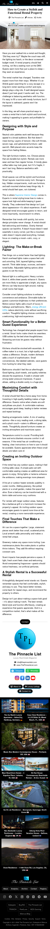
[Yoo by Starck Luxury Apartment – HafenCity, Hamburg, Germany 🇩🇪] (13, 712)
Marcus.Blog (25, 913)
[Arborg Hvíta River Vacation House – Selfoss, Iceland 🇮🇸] (37, 827)
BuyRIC (22, 905)
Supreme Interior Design (26, 194)
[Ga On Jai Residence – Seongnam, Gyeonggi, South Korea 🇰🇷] (25, 806)
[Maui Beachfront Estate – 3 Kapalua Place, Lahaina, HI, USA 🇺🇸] (13, 770)
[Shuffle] (38, 3)
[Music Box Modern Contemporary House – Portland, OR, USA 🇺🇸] (25, 749)
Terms (44, 919)
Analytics (14, 888)
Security (31, 919)
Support (37, 919)
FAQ (12, 919)
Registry (43, 888)
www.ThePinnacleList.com (27, 665)
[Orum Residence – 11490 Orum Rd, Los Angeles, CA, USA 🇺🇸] (25, 864)
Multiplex (18, 919)
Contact (34, 888)
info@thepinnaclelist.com (27, 662)
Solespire (12, 905)
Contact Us (26, 691)
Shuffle (39, 17)
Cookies (7, 919)
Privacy (24, 919)
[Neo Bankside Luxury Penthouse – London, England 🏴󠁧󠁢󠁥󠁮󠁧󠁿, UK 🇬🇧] (13, 827)
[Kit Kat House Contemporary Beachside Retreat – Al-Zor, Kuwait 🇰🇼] (37, 770)
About (5, 888)
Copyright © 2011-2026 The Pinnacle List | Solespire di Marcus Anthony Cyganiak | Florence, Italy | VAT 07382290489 (25, 923)
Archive (24, 888)
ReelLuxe (23, 909)
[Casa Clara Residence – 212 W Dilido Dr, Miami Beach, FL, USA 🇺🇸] (37, 712)
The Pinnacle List (17, 17)
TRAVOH (13, 909)
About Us (17, 686)
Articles (30, 17)
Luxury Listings (34, 686)
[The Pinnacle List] (25, 880)
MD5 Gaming (35, 909)
